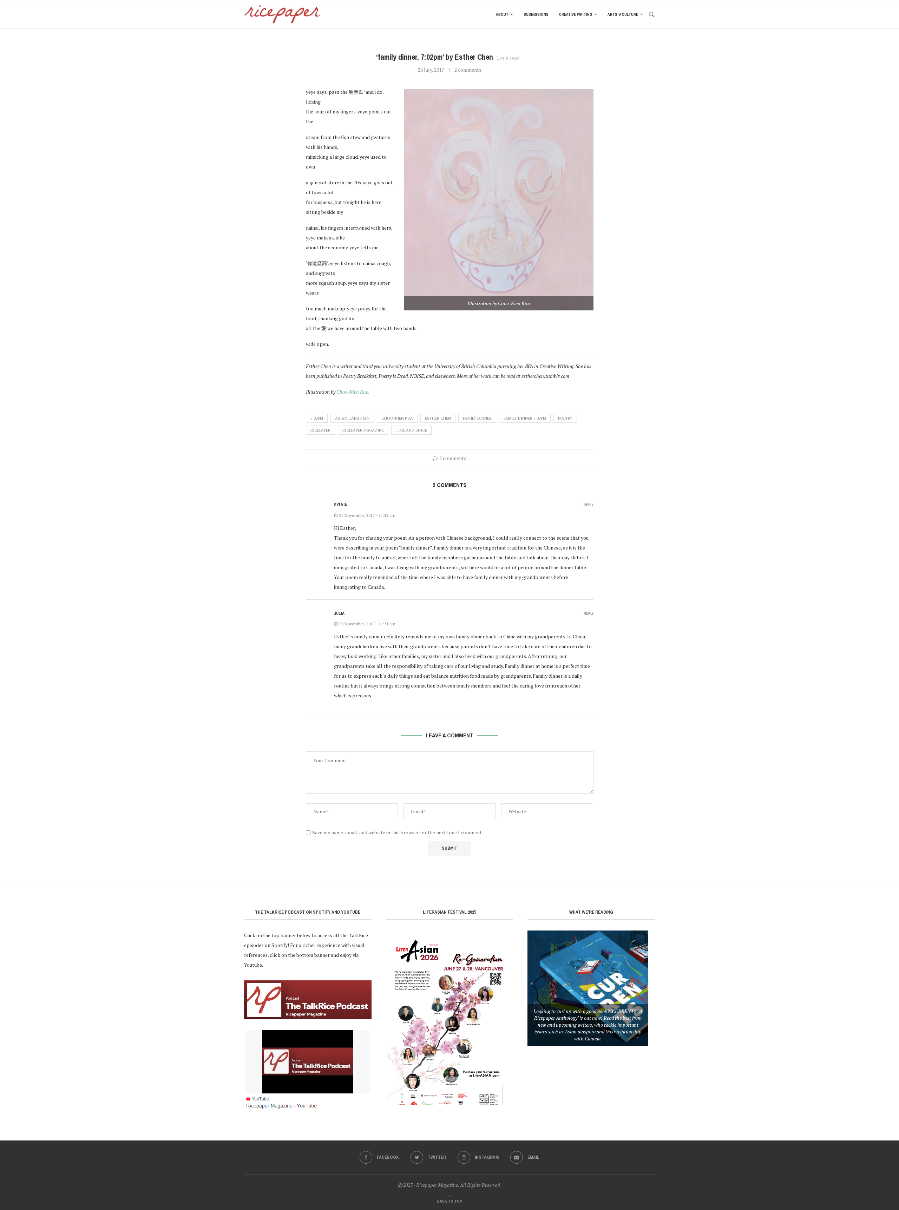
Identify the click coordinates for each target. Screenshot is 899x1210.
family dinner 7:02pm (525, 418)
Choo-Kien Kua (352, 391)
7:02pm (316, 418)
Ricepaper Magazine (363, 430)
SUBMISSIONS (536, 14)
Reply (588, 505)
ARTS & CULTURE (623, 14)
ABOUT (502, 14)
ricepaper (320, 430)
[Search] (651, 14)
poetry (565, 418)
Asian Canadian (352, 418)
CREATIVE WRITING (575, 14)
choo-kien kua (397, 418)
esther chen (438, 418)
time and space (411, 430)
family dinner (477, 418)
